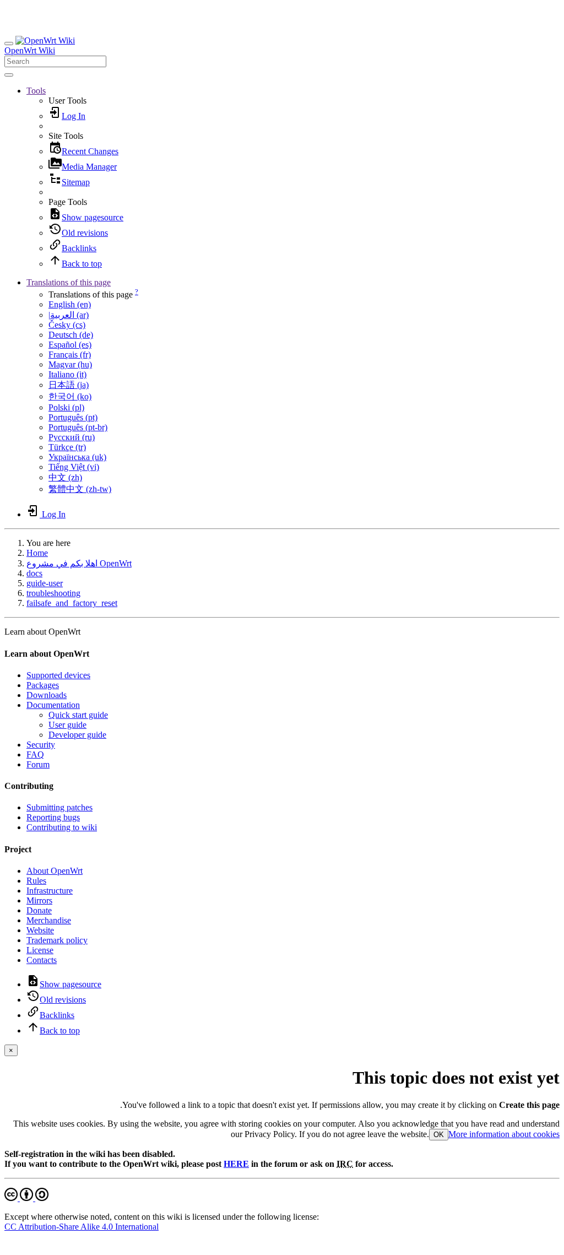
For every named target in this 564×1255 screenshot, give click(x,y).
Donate (39, 910)
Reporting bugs (53, 817)
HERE (236, 1164)
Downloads (46, 695)
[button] (36, 90)
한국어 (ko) (69, 396)
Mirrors (39, 900)
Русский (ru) (71, 437)
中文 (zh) (65, 477)
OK (438, 1134)
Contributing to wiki (61, 827)
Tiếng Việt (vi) (73, 467)
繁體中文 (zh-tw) (79, 489)
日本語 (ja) (68, 385)
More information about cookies (504, 1134)
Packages (42, 685)
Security (40, 744)
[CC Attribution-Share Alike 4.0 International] (26, 1198)
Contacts (41, 960)
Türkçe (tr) (67, 447)
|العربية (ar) (68, 315)
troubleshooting (53, 593)
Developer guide (77, 734)
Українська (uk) (77, 457)
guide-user (44, 583)
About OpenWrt (54, 870)
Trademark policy (57, 940)
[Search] (8, 75)
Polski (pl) (66, 407)
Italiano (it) (67, 374)
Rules (36, 880)
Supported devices (58, 675)
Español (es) (69, 344)
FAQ (35, 754)
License (39, 950)
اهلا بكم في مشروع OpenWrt (79, 563)
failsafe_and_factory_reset (71, 603)
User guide (67, 724)
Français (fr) (69, 354)
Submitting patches (59, 807)
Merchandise (48, 920)
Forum (38, 764)
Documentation (53, 705)
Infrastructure (49, 890)
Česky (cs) (66, 324)
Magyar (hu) (70, 364)
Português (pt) (72, 417)
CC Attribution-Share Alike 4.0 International (81, 1226)
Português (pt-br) (77, 427)
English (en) (69, 304)
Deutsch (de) (70, 334)
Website (40, 930)
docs (34, 573)
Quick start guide (78, 715)
